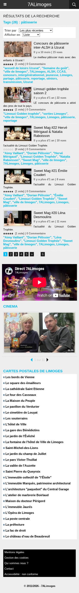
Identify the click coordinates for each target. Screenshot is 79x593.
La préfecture (14, 524)
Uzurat (28, 82)
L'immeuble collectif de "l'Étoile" (28, 477)
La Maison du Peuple (20, 400)
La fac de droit (15, 530)
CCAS (61, 71)
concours (10, 75)
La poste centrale (17, 518)
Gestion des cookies (16, 557)
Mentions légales (14, 552)
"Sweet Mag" (30, 160)
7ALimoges (39, 4)
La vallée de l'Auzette (20, 465)
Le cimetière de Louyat (21, 412)
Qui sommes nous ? (16, 563)
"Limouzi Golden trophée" (21, 113)
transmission (12, 82)
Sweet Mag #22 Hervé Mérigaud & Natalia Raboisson (50, 132)
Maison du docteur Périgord (25, 501)
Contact (9, 568)
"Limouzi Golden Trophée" (38, 156)
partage (8, 78)
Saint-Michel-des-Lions (21, 448)
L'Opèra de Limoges (19, 512)
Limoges (66, 75)
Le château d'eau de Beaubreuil (27, 536)
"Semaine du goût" (55, 68)
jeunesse (52, 75)
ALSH (51, 71)
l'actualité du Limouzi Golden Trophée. (25, 145)
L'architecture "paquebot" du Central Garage (37, 489)
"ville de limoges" (15, 71)
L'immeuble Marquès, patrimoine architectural (37, 483)
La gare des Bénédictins (22, 430)
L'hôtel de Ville (15, 424)
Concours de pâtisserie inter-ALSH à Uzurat (51, 45)
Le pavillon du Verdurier (22, 406)
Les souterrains (16, 418)
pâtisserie (22, 78)
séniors (51, 78)
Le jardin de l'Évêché (20, 436)
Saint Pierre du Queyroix (22, 471)
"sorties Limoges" (54, 113)
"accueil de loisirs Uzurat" (21, 68)
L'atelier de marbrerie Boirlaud (27, 495)
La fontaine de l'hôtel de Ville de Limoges (34, 442)
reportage (38, 78)
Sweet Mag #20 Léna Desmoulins (49, 215)
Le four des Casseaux (20, 394)
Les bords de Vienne (19, 377)
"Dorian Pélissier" (38, 153)
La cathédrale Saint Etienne (24, 389)
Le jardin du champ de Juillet (25, 453)
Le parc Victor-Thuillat (21, 459)
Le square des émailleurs (23, 383)
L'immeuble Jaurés (18, 507)
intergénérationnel (31, 75)
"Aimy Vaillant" (14, 153)
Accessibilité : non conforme (21, 574)
